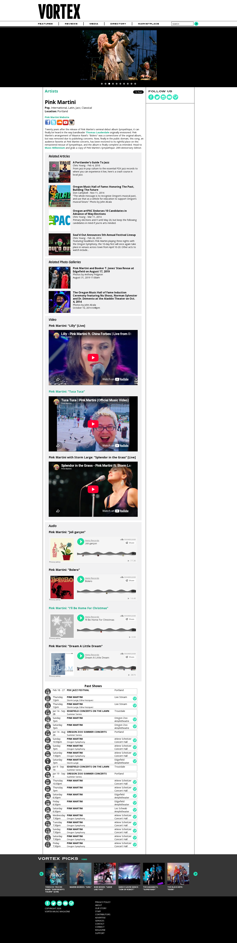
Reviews (71, 23)
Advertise (100, 917)
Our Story (100, 908)
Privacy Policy (102, 902)
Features (45, 23)
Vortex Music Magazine (57, 911)
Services (99, 920)
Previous (42, 874)
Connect (99, 926)
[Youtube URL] (65, 122)
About (98, 905)
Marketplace (148, 23)
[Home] (59, 19)
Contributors (102, 914)
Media (93, 23)
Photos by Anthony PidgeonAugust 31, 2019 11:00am (103, 273)
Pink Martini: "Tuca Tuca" (67, 391)
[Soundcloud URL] (59, 122)
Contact (99, 923)
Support (99, 933)
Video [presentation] (84, 859)
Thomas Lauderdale (97, 132)
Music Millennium (55, 147)
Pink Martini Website (57, 117)
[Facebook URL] (47, 122)
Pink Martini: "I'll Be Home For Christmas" (78, 608)
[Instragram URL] (71, 122)
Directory (118, 23)
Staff (98, 911)
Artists (51, 91)
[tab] (82, 859)
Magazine (100, 929)
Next (195, 874)
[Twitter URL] (53, 122)
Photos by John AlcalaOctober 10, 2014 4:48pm (105, 300)
